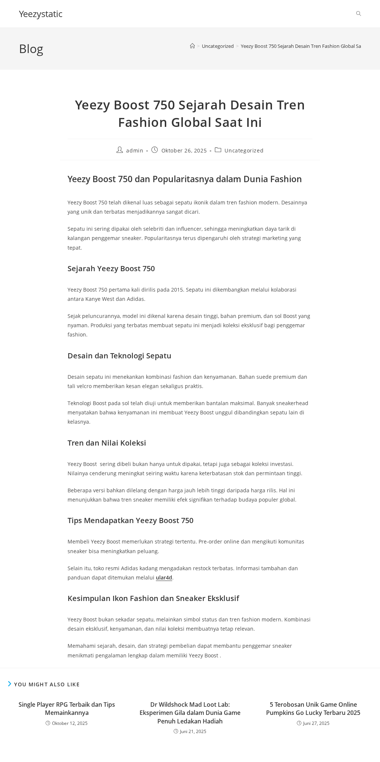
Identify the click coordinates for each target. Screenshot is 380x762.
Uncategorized (244, 150)
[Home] (192, 46)
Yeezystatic (40, 13)
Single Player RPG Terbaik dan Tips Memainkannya (67, 708)
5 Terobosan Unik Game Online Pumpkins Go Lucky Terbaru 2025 (313, 708)
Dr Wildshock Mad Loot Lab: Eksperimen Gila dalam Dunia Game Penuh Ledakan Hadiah (190, 712)
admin (134, 150)
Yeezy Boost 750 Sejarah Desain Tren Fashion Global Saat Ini (306, 46)
